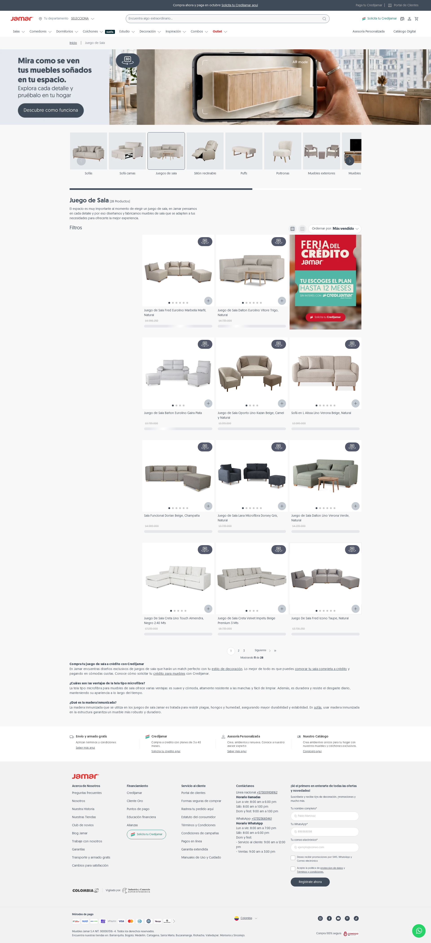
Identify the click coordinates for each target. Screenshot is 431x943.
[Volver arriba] (418, 916)
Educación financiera (141, 817)
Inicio (73, 43)
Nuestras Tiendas (84, 817)
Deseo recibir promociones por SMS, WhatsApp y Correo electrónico (324, 859)
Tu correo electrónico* (304, 840)
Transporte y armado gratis (91, 857)
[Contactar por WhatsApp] (419, 931)
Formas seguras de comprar (201, 801)
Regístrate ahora (310, 882)
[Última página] (275, 651)
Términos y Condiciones (198, 825)
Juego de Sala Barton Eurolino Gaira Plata (173, 413)
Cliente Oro (135, 801)
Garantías (78, 849)
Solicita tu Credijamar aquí (240, 5)
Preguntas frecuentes (87, 793)
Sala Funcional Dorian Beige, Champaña (172, 516)
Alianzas (132, 825)
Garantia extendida (194, 849)
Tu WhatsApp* (299, 824)
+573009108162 (267, 792)
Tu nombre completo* (304, 808)
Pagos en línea (191, 841)
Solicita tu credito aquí (166, 751)
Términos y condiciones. (310, 872)
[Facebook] (329, 918)
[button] (416, 18)
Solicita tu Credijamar (382, 18)
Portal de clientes (193, 793)
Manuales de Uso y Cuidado (201, 857)
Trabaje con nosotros (87, 841)
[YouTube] (338, 918)
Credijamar (134, 793)
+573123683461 (262, 819)
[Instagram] (320, 918)
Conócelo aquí (312, 751)
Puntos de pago (138, 809)
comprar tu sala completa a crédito (321, 669)
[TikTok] (356, 918)
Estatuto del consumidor (198, 817)
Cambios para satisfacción (90, 865)
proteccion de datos (331, 868)
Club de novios (83, 825)
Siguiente (260, 650)
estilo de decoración (227, 669)
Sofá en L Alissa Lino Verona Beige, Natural (321, 413)
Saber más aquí (85, 748)
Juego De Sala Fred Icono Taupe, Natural (320, 618)
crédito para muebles (169, 674)
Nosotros (78, 801)
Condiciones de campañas (200, 833)
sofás (318, 707)
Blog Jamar (80, 833)
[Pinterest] (347, 918)
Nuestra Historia (83, 809)
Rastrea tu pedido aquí (197, 809)
